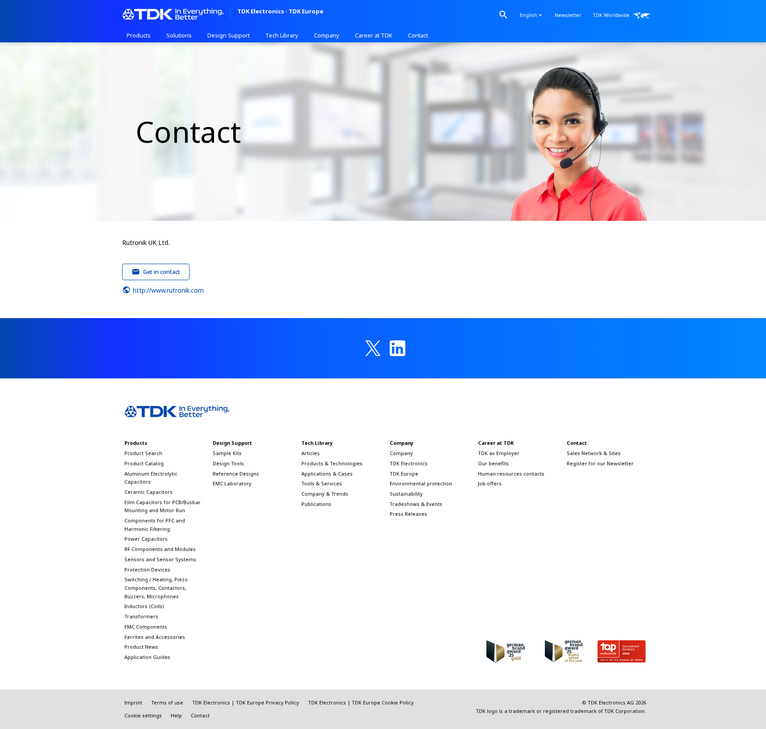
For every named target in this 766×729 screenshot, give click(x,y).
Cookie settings (143, 715)
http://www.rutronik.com (168, 290)
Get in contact (161, 272)
